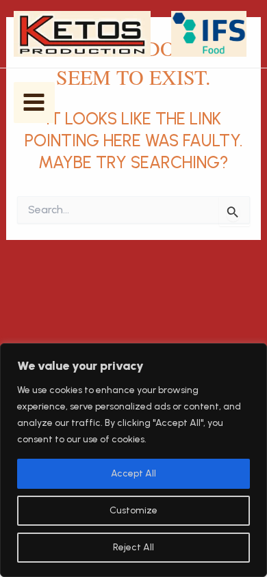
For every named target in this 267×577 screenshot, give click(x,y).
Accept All (133, 473)
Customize (133, 510)
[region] (133, 460)
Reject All (133, 547)
